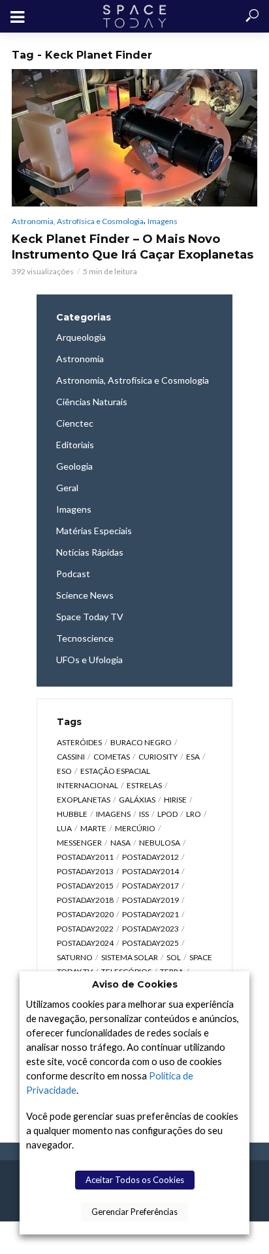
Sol (173, 957)
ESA (193, 757)
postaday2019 (150, 900)
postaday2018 (85, 900)
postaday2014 (150, 871)
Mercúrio (135, 828)
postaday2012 (150, 857)
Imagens (163, 221)
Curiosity (158, 757)
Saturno (75, 957)
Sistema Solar (129, 957)
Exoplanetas (83, 800)
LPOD (167, 814)
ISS (144, 814)
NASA (120, 843)
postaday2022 (85, 928)
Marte (93, 828)
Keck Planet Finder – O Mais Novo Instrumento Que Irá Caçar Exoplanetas (132, 247)
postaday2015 (85, 886)
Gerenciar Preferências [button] (134, 1211)
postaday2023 (150, 928)
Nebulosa (159, 843)
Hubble (72, 814)
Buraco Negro (141, 742)
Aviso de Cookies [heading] (135, 984)
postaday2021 (150, 914)
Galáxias (137, 800)
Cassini (71, 757)
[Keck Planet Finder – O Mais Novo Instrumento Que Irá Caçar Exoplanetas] (134, 138)
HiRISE (175, 800)
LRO (193, 814)
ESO (64, 771)
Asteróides (79, 742)
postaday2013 (85, 871)
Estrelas (144, 785)
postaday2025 (150, 943)
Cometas (111, 757)
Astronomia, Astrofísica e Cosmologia (78, 221)
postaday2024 (85, 943)
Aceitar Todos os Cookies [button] (135, 1180)
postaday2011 (85, 857)
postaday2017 (150, 886)
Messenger (79, 843)
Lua (64, 828)
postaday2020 (85, 914)
